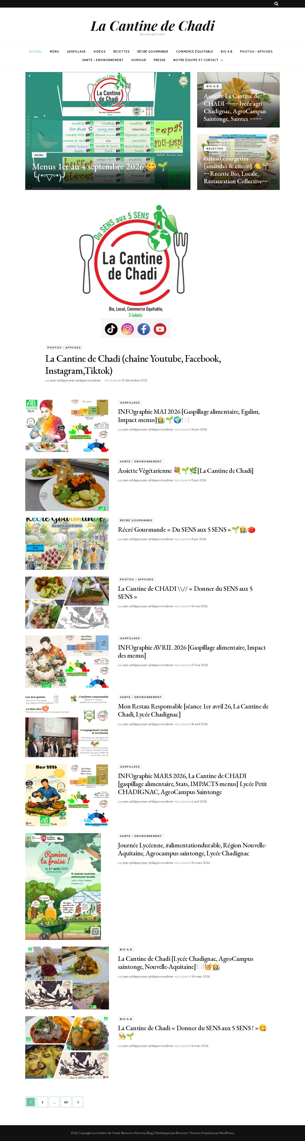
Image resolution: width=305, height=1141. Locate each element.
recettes (121, 51)
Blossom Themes (188, 1133)
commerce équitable (194, 51)
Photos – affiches (256, 51)
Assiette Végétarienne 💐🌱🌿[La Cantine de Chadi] (186, 470)
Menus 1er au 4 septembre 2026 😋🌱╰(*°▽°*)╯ (100, 172)
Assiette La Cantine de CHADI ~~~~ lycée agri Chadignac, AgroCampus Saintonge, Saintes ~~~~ (235, 107)
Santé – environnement (103, 60)
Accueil (35, 51)
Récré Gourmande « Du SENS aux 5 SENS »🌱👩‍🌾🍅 (186, 529)
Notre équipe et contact (196, 60)
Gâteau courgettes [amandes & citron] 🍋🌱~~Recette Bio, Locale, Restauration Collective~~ (236, 169)
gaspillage (76, 51)
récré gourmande (153, 51)
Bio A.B (226, 51)
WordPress (226, 1133)
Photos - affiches (64, 347)
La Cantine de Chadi (153, 25)
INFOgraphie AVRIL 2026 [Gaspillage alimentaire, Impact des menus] (192, 651)
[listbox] (152, 131)
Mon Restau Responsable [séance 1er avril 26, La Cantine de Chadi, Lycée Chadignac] (193, 710)
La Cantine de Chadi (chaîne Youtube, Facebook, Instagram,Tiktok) (133, 364)
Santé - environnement (141, 461)
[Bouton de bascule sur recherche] (276, 4)
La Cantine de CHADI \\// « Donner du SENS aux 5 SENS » (185, 592)
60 (67, 1102)
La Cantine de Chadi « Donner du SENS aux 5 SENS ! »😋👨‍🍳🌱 (192, 1032)
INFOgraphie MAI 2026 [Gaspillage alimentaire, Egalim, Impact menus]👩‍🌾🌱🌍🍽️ (188, 415)
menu (54, 51)
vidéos (100, 51)
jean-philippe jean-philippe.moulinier (75, 380)
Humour (138, 60)
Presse (160, 60)
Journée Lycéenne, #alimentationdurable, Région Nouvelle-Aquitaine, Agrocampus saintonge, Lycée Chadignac (192, 849)
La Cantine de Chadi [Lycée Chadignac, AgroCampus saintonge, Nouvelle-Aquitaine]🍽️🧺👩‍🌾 (185, 962)
